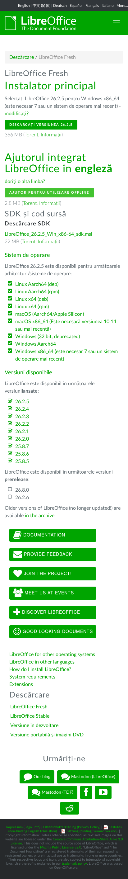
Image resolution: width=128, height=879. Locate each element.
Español (76, 5)
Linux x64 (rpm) (32, 306)
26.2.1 (22, 431)
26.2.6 (22, 497)
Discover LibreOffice (50, 612)
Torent (31, 134)
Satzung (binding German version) (92, 831)
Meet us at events (48, 592)
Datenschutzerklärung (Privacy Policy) (71, 827)
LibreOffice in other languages (42, 661)
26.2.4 (22, 409)
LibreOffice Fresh (29, 706)
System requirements (33, 676)
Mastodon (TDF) (56, 792)
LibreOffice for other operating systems (52, 654)
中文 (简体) (41, 5)
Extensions (21, 684)
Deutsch (60, 5)
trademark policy (74, 863)
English (24, 5)
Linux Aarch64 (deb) (36, 284)
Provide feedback (47, 554)
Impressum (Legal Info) (23, 827)
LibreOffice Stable (29, 716)
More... (122, 5)
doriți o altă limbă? (25, 181)
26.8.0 (22, 490)
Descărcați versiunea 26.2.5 (41, 124)
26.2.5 (22, 401)
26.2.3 (22, 416)
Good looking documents (57, 631)
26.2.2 (22, 424)
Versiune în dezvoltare (34, 725)
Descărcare (21, 57)
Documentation (43, 535)
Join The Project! (47, 573)
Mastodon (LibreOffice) (92, 777)
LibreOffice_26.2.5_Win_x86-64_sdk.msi (48, 234)
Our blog (41, 777)
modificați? (17, 113)
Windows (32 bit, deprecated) (47, 336)
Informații (51, 134)
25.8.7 (22, 446)
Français (92, 5)
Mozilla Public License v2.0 (60, 847)
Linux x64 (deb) (31, 299)
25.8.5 (22, 461)
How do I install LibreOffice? (40, 669)
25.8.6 (22, 453)
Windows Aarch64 (35, 344)
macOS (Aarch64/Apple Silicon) (49, 314)
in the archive (39, 515)
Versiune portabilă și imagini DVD (47, 734)
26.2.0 (22, 439)
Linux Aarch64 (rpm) (37, 291)
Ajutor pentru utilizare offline (49, 192)
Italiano (108, 5)
